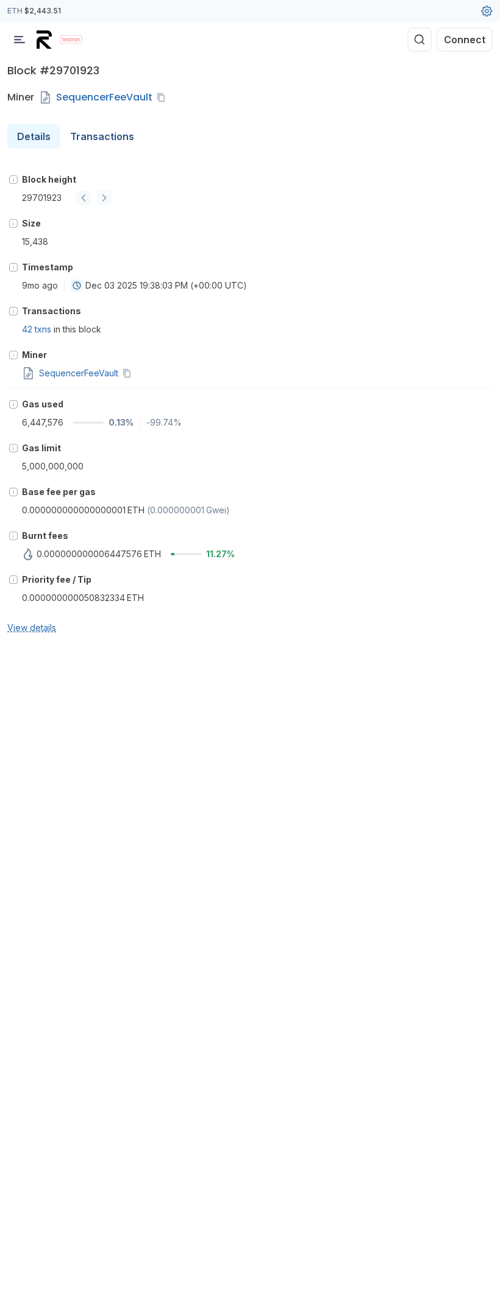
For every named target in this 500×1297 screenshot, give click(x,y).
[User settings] (486, 11)
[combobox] (77, 285)
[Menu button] (19, 39)
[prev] (83, 198)
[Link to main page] (46, 39)
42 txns (36, 329)
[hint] (13, 180)
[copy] (163, 97)
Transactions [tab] (102, 136)
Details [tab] (34, 136)
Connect (464, 39)
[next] (104, 198)
